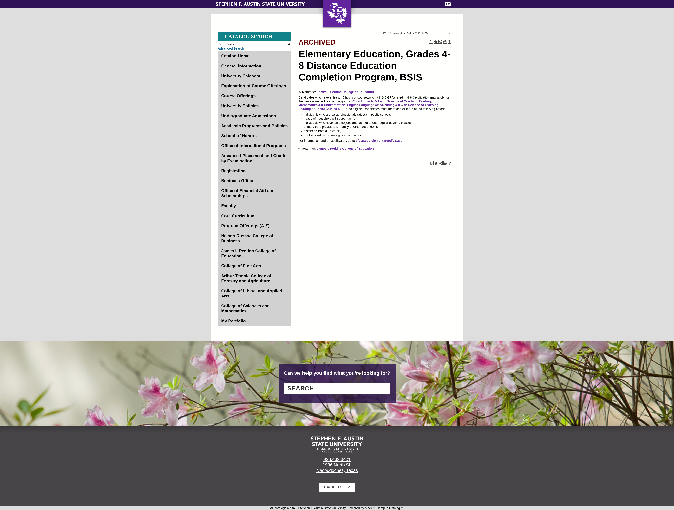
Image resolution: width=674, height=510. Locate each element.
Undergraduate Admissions (248, 115)
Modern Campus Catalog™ (384, 508)
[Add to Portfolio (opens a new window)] (436, 42)
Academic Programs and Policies (254, 125)
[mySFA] (437, 4)
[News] (419, 4)
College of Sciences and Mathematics (245, 308)
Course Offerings (238, 95)
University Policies (240, 105)
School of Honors (239, 135)
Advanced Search (231, 48)
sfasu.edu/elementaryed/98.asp (379, 140)
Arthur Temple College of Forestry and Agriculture (246, 278)
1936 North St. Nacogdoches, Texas (337, 467)
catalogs (280, 508)
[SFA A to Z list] (448, 4)
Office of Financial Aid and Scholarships (248, 193)
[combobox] (417, 33)
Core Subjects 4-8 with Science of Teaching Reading (391, 101)
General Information (241, 66)
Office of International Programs (253, 145)
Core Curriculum (237, 216)
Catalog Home (235, 56)
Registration (233, 170)
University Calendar (240, 76)
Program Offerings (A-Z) (245, 225)
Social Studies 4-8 (328, 109)
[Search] (455, 4)
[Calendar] (427, 4)
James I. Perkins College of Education (248, 253)
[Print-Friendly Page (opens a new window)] (445, 42)
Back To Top (337, 487)
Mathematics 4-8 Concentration (321, 105)
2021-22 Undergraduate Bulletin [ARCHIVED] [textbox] (405, 33)
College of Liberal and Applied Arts (251, 293)
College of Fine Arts (241, 265)
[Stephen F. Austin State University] (260, 4)
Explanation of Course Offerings (253, 85)
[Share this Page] (440, 42)
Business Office (237, 180)
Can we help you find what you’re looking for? (337, 373)
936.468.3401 (337, 459)
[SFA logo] (337, 444)
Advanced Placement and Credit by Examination (253, 158)
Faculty (228, 205)
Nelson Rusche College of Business (247, 238)
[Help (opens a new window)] (449, 42)
